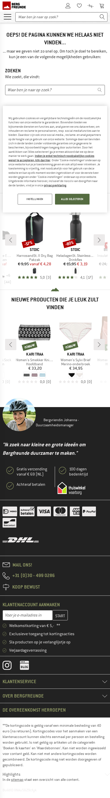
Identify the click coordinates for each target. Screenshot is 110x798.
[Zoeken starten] (102, 17)
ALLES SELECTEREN (72, 199)
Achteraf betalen (31, 484)
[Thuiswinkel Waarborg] (71, 488)
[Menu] (7, 16)
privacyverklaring (55, 185)
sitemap (17, 779)
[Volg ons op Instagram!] (11, 666)
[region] (55, 159)
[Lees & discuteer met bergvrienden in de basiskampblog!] (28, 666)
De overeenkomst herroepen (34, 710)
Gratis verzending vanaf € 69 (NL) (32, 472)
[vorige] (10, 240)
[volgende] (99, 240)
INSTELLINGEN (34, 199)
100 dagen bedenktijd (78, 472)
